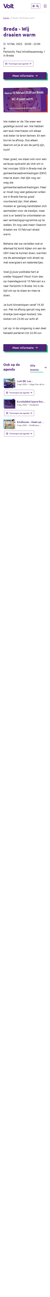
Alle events (34, 367)
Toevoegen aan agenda (18, 64)
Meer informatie (23, 75)
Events (6, 18)
